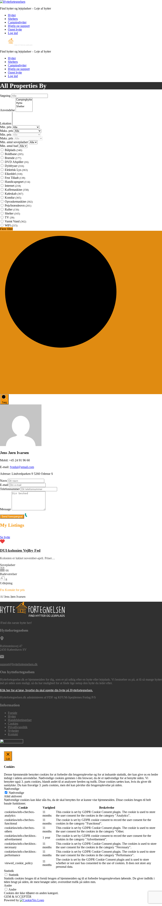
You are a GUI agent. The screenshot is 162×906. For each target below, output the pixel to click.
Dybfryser (14, 166)
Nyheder (13, 730)
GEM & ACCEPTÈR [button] (17, 896)
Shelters (13, 18)
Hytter (12, 15)
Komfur (13, 197)
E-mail (4, 485)
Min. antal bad (9, 145)
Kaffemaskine (17, 189)
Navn (3, 480)
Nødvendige (16, 792)
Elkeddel (13, 173)
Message (5, 509)
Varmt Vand (15, 221)
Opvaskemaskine (19, 201)
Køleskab (14, 193)
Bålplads (13, 150)
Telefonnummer (10, 489)
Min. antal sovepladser (14, 142)
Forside (12, 712)
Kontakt (13, 734)
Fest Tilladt (15, 177)
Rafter (12, 209)
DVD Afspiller (16, 162)
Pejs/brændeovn (18, 205)
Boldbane (14, 154)
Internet (13, 185)
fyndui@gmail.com (22, 467)
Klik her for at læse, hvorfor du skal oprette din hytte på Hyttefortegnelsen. (46, 690)
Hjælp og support (19, 26)
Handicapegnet (17, 181)
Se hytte (5, 537)
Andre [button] (8, 885)
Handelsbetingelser (20, 720)
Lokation (6, 123)
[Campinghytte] (24, 100)
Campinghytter (17, 22)
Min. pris (6, 127)
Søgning (5, 95)
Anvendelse (8, 110)
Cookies (13, 723)
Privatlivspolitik (17, 727)
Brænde (13, 158)
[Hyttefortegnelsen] (12, 1)
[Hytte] (24, 103)
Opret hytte (15, 29)
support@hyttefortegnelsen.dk (19, 664)
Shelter (12, 213)
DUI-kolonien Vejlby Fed (20, 550)
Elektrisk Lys (16, 169)
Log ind (13, 33)
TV (9, 217)
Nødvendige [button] (11, 788)
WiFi (11, 225)
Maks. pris (7, 130)
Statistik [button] (9, 870)
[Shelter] (24, 106)
